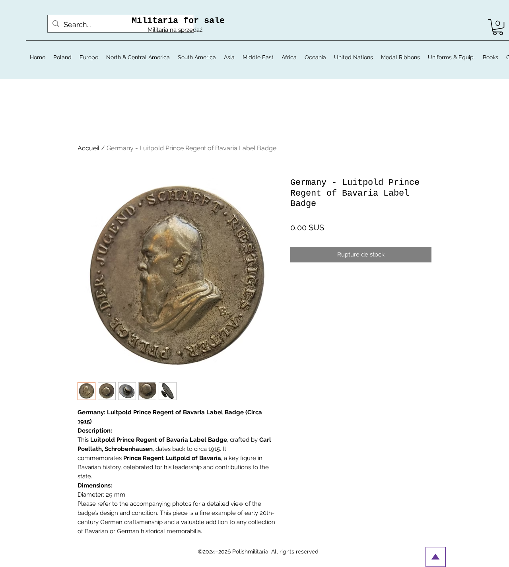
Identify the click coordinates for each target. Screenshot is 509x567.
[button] (497, 27)
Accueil (88, 148)
